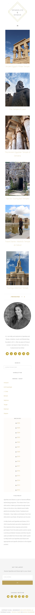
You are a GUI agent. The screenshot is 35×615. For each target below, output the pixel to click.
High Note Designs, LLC (26, 610)
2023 (18, 437)
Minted (6, 396)
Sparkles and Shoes (17, 11)
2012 (18, 490)
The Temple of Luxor (17, 109)
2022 (18, 442)
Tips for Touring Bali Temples (17, 198)
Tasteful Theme (16, 612)
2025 (18, 428)
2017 (18, 466)
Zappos (6, 413)
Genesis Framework (29, 612)
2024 (18, 432)
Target (5, 404)
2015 (18, 475)
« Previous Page (15, 296)
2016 (18, 471)
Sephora (6, 400)
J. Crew (6, 391)
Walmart (6, 409)
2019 (18, 456)
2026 (18, 423)
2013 (18, 485)
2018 (18, 461)
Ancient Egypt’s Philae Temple (17, 66)
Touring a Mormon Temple (17, 288)
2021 (18, 447)
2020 (18, 452)
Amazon (6, 382)
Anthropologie (8, 387)
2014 (18, 480)
